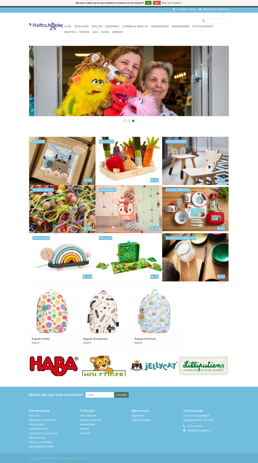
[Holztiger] (104, 366)
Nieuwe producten (90, 420)
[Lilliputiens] (203, 366)
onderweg (112, 26)
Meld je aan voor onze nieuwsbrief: (56, 395)
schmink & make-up (135, 26)
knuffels (70, 32)
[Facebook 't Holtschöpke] (213, 395)
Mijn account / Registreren (216, 9)
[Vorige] (36, 82)
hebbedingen (160, 26)
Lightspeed (81, 458)
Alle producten (88, 415)
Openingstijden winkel (41, 446)
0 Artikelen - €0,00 (186, 9)
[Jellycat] (153, 366)
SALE (95, 32)
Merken (117, 32)
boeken (84, 32)
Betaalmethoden (38, 428)
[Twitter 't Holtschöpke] (220, 395)
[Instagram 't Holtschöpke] (226, 395)
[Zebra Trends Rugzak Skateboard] (103, 311)
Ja (148, 3)
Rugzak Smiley (41, 338)
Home (67, 26)
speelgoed (81, 26)
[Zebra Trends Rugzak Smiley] (52, 311)
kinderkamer (180, 26)
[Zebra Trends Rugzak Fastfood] (155, 311)
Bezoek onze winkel (40, 442)
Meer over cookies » (172, 3)
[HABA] (54, 366)
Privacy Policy (36, 424)
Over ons (34, 415)
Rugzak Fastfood (145, 338)
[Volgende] (222, 82)
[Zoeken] (203, 21)
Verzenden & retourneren (43, 433)
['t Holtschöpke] (46, 26)
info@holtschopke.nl (199, 430)
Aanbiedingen (88, 424)
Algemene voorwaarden (42, 420)
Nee (157, 3)
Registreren (138, 415)
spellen (97, 26)
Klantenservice (37, 437)
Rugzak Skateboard (95, 338)
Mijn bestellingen (141, 420)
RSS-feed (85, 433)
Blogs (105, 32)
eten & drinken (202, 26)
